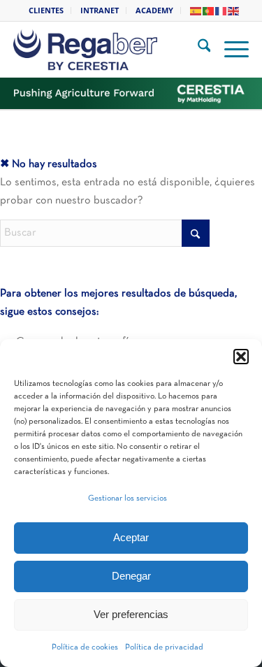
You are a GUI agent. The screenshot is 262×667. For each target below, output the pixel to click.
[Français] (221, 10)
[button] (241, 357)
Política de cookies (85, 647)
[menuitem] (46, 10)
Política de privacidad (164, 647)
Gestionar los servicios (127, 498)
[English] (234, 10)
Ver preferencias (131, 614)
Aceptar (131, 537)
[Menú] (229, 50)
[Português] (209, 10)
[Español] (196, 10)
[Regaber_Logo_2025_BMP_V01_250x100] (111, 50)
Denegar (131, 576)
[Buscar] (197, 50)
